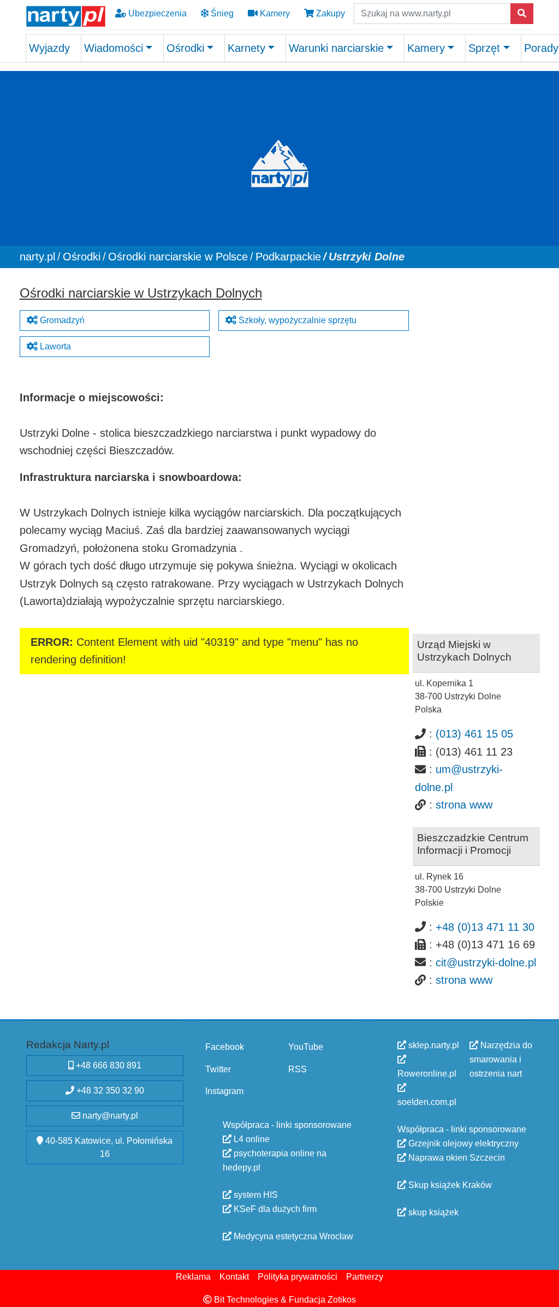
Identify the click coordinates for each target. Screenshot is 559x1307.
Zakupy (329, 13)
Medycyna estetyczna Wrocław (292, 1236)
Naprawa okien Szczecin (455, 1157)
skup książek (432, 1212)
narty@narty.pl (109, 1115)
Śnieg (221, 13)
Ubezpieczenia (156, 13)
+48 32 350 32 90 (109, 1090)
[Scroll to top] (544, 1292)
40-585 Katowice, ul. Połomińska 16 (108, 1147)
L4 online (250, 1139)
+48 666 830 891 (107, 1065)
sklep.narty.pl (432, 1045)
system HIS (254, 1194)
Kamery (274, 13)
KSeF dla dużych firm (274, 1209)
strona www (464, 805)
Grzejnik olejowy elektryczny (462, 1143)
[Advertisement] (476, 445)
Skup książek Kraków (449, 1185)
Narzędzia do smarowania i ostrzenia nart (500, 1059)
